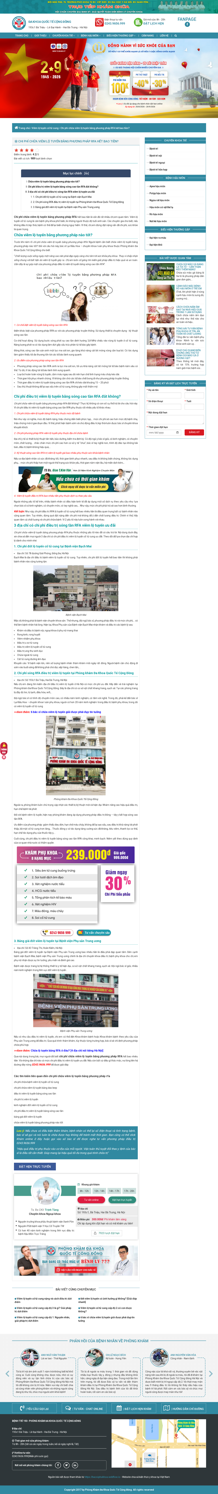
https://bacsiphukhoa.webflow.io (102, 1477)
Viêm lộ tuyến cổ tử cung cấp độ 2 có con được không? (105, 1310)
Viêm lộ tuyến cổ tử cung (45, 128)
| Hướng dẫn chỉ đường (187, 1409)
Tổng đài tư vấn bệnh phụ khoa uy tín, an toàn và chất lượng (189, 331)
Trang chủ (21, 35)
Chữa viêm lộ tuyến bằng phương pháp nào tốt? (54, 181)
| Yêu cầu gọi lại (37, 1409)
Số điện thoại (155, 401)
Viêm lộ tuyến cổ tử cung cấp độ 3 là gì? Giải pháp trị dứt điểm (43, 1310)
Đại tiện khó (155, 244)
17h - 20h (129, 1191)
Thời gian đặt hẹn (157, 427)
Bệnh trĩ (153, 148)
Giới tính (190, 390)
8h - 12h (84, 1191)
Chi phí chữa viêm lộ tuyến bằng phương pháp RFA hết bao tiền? (95, 128)
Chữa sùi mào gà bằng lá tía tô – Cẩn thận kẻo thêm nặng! (190, 267)
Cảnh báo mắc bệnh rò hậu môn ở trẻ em (189, 287)
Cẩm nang (148, 35)
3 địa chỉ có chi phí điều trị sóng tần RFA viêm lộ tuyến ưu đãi (61, 191)
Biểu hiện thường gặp (120, 35)
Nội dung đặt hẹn (157, 412)
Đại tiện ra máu (157, 237)
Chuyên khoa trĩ (62, 35)
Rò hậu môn (156, 214)
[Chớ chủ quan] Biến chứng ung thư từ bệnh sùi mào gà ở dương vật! (188, 354)
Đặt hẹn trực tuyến (122, 1200)
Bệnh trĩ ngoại (157, 162)
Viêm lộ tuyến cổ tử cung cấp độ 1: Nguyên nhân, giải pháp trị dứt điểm (42, 1319)
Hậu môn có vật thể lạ (161, 207)
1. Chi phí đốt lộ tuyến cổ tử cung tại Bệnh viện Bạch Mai (62, 197)
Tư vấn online (91, 1200)
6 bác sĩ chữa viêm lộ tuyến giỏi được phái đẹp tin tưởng (106, 1319)
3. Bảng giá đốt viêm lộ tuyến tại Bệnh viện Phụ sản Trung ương (66, 207)
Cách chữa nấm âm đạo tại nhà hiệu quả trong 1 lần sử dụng (189, 310)
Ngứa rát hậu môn (159, 200)
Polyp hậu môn (157, 193)
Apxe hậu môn (157, 186)
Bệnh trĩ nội (155, 155)
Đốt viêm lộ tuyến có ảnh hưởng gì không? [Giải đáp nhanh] (107, 1300)
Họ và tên (153, 390)
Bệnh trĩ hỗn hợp (158, 169)
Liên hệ (164, 35)
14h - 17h (114, 1191)
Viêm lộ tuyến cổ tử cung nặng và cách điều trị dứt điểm (43, 1300)
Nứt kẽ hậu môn (158, 221)
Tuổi (188, 401)
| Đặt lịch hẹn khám (137, 1409)
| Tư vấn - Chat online (87, 1409)
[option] (44, 1372)
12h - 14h (99, 1191)
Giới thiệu (40, 35)
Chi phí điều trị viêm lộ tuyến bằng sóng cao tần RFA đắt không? (63, 186)
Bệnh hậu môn (90, 35)
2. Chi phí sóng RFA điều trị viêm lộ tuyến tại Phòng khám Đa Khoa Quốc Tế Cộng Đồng (78, 202)
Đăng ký (194, 432)
